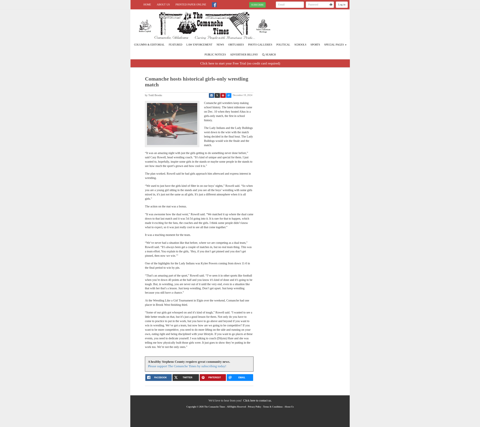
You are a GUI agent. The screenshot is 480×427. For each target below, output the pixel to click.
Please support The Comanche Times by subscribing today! (187, 366)
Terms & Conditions (273, 406)
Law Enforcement (199, 44)
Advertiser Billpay (244, 54)
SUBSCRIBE (257, 5)
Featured (175, 44)
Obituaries (236, 44)
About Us (163, 4)
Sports (315, 44)
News (220, 44)
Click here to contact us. (257, 400)
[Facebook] (214, 4)
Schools (300, 44)
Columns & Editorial (149, 44)
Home (147, 4)
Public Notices (215, 54)
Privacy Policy (254, 406)
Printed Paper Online (191, 4)
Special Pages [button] (334, 44)
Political (283, 44)
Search (270, 54)
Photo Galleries (260, 44)
